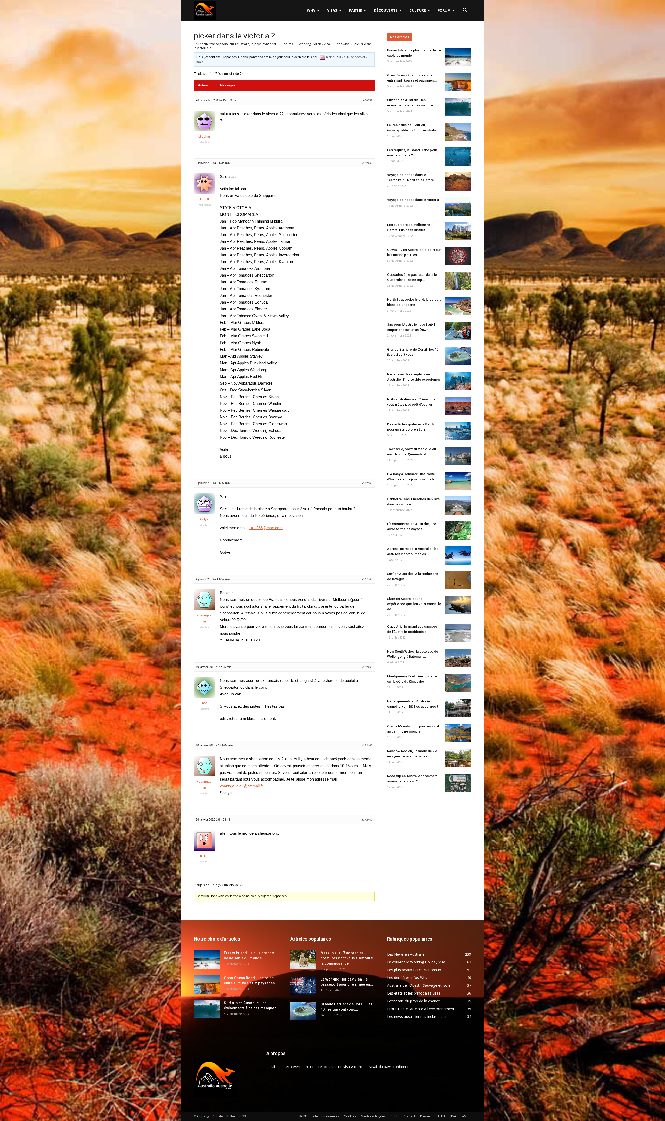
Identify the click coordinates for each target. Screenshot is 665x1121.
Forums (287, 44)
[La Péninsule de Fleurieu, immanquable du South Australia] (458, 132)
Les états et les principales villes (414, 993)
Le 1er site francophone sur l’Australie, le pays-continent (235, 44)
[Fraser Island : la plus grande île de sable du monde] (458, 57)
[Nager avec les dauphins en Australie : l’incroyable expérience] (458, 381)
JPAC (453, 1116)
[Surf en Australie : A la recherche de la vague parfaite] (458, 580)
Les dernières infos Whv (407, 977)
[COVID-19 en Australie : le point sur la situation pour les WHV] (458, 256)
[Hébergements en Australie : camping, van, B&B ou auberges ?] (458, 708)
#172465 (367, 667)
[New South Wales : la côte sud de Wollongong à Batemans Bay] (458, 658)
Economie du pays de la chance (413, 1000)
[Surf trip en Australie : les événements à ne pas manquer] (458, 107)
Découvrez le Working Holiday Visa (416, 961)
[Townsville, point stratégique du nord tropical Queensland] (458, 456)
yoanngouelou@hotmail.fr (241, 786)
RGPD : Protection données (319, 1116)
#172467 (367, 819)
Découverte (386, 10)
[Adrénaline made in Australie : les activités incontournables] (458, 555)
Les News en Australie (405, 954)
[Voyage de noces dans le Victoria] (458, 206)
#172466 (367, 745)
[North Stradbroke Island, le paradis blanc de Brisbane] (458, 306)
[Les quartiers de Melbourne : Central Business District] (458, 231)
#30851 (368, 100)
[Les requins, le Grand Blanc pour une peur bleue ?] (458, 156)
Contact (409, 1116)
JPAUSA (440, 1116)
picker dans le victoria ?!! (236, 35)
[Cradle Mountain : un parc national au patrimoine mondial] (458, 733)
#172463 (367, 483)
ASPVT (466, 1116)
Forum (444, 10)
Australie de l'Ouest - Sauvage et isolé (418, 985)
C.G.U (394, 1116)
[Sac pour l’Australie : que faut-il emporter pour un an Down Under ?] (458, 331)
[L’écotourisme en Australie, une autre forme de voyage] (458, 530)
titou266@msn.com (266, 528)
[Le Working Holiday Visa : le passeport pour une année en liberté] (303, 986)
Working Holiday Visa (314, 44)
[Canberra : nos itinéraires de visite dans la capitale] (458, 505)
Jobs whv (342, 44)
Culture (417, 10)
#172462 (367, 163)
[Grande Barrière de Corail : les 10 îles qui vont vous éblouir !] (458, 356)
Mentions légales (373, 1116)
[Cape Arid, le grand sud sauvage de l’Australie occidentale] (458, 633)
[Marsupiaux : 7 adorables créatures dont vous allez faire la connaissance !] (303, 959)
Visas (332, 10)
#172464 (367, 579)
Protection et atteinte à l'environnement (420, 1008)
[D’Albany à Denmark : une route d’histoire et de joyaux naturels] (458, 481)
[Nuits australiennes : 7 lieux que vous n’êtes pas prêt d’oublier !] (458, 406)
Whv (311, 10)
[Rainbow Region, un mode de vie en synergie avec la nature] (458, 758)
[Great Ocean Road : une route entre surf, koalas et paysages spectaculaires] (458, 82)
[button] (465, 10)
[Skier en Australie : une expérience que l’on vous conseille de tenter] (458, 605)
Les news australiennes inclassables (417, 1016)
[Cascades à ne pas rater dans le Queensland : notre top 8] (458, 281)
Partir (355, 10)
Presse (425, 1116)
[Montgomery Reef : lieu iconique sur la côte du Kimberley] (458, 683)
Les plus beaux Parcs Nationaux (414, 969)
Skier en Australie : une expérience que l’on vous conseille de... (414, 604)
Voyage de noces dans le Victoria (413, 200)
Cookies (350, 1116)
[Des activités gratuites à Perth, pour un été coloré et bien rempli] (458, 431)
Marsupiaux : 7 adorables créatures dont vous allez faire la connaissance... (347, 958)
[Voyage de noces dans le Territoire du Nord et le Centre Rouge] (458, 181)
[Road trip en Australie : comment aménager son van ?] (458, 783)
